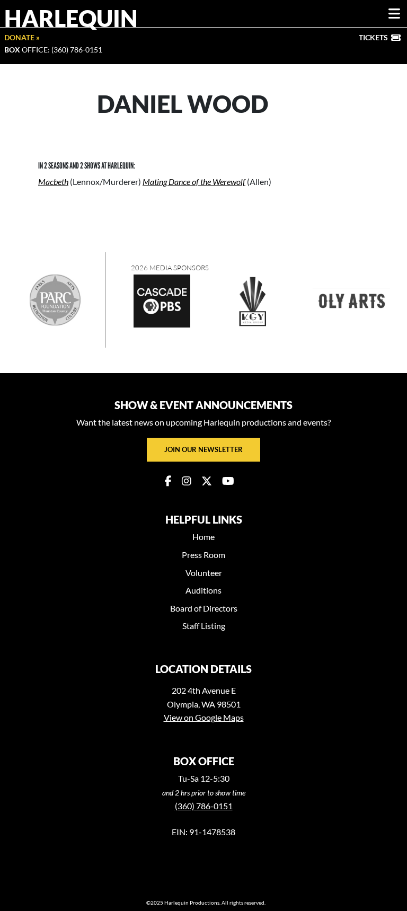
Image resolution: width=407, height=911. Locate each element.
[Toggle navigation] (394, 14)
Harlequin (71, 18)
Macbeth (53, 181)
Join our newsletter (203, 449)
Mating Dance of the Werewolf (194, 181)
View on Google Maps (204, 717)
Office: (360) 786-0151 (53, 49)
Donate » (22, 37)
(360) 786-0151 (204, 806)
